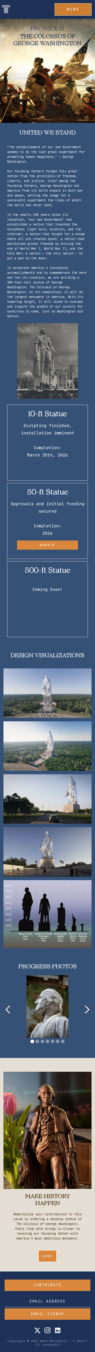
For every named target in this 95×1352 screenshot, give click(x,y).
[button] (73, 9)
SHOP (47, 1256)
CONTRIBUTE (47, 1285)
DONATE (47, 545)
